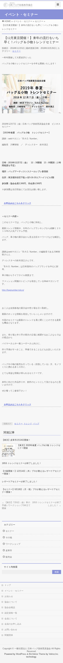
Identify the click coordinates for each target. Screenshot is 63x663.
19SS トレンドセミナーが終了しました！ (21, 463)
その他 (9, 537)
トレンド (28, 423)
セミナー (16, 51)
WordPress (21, 654)
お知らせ (9, 596)
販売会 (9, 557)
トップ (8, 585)
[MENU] (58, 4)
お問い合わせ (11, 629)
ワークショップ (13, 544)
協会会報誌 (10, 607)
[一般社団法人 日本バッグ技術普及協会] (17, 6)
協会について (11, 602)
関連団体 (9, 635)
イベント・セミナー (14, 591)
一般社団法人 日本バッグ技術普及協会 (32, 648)
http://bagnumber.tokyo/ (13, 290)
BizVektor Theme (37, 654)
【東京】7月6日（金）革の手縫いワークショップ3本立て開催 (16, 505)
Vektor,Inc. (54, 654)
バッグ (36, 423)
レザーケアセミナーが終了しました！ (20, 481)
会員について (11, 618)
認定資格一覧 (11, 613)
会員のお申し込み (13, 624)
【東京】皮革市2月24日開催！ (16, 440)
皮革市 (9, 550)
